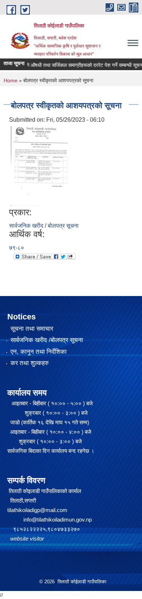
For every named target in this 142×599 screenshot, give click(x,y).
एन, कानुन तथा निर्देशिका (39, 351)
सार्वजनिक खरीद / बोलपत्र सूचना (44, 226)
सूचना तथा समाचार (32, 328)
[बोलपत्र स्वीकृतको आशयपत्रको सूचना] (40, 165)
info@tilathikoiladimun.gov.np (57, 519)
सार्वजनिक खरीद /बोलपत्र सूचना (47, 340)
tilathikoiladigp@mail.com (37, 510)
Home (10, 80)
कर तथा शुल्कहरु (30, 363)
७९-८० (16, 247)
